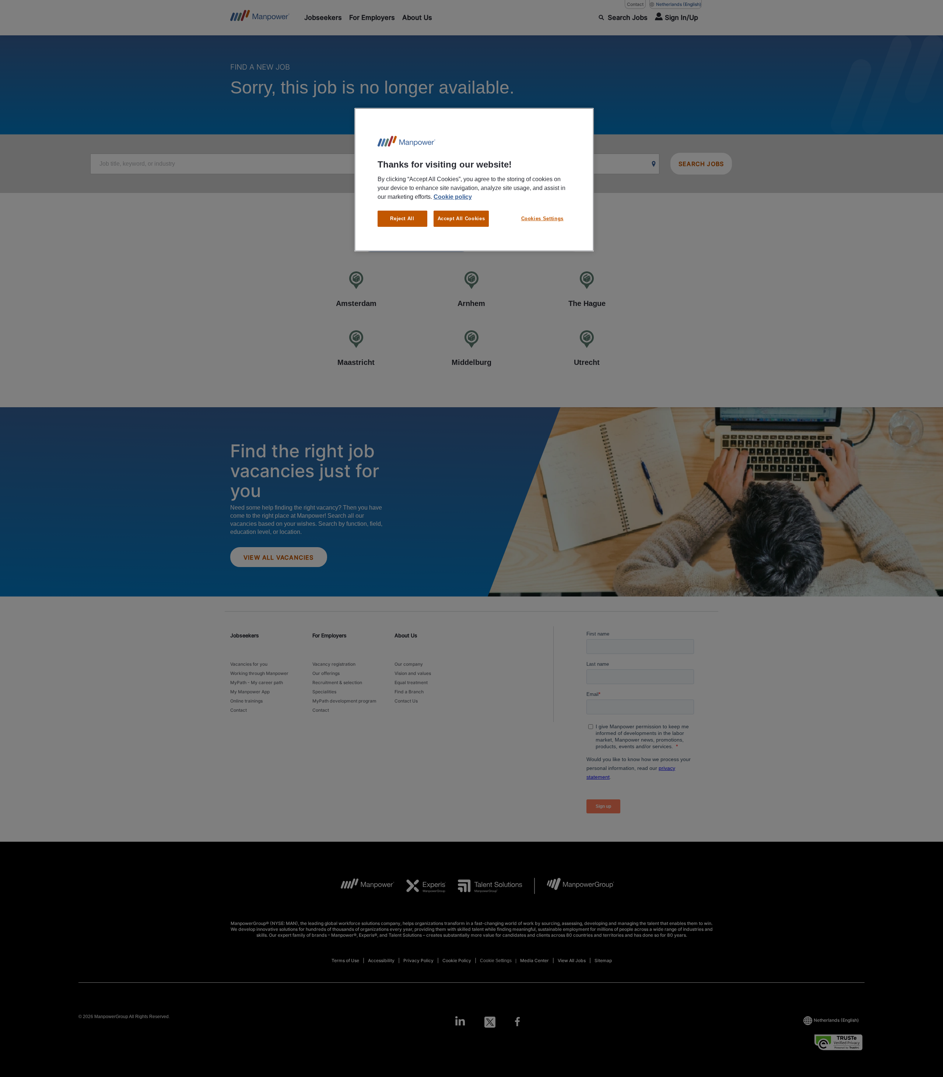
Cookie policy (453, 197)
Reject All (402, 218)
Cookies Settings (542, 218)
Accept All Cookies (461, 218)
